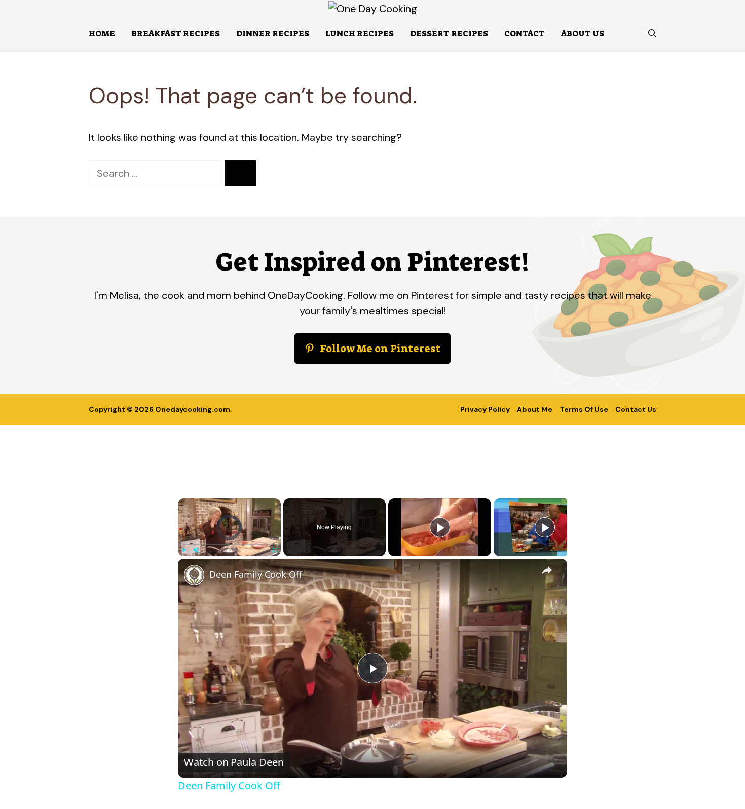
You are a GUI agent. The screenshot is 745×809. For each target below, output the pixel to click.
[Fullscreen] (275, 550)
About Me (534, 409)
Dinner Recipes (272, 33)
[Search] (240, 173)
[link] (194, 575)
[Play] (184, 550)
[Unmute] (196, 550)
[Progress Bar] (229, 544)
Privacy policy (485, 409)
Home (102, 33)
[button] (652, 34)
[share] (547, 570)
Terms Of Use (584, 409)
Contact (524, 33)
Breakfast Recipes (175, 33)
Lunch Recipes (359, 33)
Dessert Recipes (449, 33)
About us (582, 33)
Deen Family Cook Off (255, 574)
